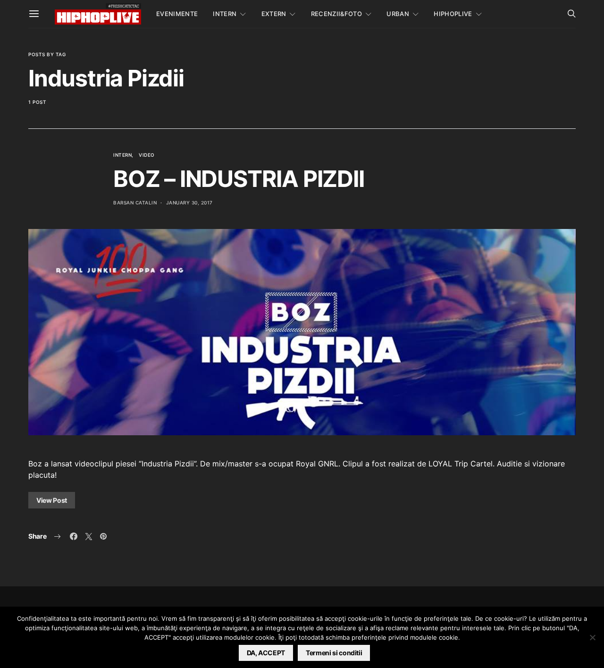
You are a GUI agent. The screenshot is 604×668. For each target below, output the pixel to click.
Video (147, 155)
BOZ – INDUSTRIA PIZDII (238, 179)
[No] (592, 637)
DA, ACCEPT (266, 653)
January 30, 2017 (189, 202)
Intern (224, 13)
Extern (273, 13)
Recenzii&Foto (336, 13)
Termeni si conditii (334, 653)
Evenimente (177, 13)
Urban (397, 13)
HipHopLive (453, 13)
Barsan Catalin (135, 202)
